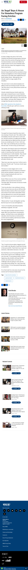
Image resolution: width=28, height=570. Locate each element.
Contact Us (5, 535)
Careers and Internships (7, 532)
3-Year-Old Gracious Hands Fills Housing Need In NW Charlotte (18, 424)
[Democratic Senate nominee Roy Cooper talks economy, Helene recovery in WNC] (5, 339)
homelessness (9, 280)
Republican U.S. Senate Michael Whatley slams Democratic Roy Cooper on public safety (17, 319)
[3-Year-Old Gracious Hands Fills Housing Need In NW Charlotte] (7, 425)
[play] (2, 568)
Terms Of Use (5, 546)
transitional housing (19, 278)
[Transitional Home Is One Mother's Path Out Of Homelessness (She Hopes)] (7, 411)
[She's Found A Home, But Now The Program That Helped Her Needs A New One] (7, 381)
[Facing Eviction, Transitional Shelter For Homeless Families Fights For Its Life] (7, 368)
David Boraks (9, 18)
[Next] (25, 45)
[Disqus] (14, 449)
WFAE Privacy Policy (7, 543)
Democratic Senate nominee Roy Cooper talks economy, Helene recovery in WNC (17, 338)
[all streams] (26, 568)
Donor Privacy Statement (8, 537)
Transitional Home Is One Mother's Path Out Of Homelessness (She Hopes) (18, 410)
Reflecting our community (8, 529)
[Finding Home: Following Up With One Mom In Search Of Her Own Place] (7, 397)
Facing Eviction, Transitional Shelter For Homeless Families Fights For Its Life (18, 367)
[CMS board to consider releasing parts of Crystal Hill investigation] (5, 329)
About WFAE (5, 526)
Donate (24, 2)
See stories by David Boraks (15, 306)
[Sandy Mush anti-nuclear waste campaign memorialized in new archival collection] (5, 348)
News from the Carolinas (11, 275)
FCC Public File (5, 540)
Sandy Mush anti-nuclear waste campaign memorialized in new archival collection (17, 348)
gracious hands (9, 278)
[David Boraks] (4, 292)
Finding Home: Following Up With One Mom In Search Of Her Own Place (18, 396)
